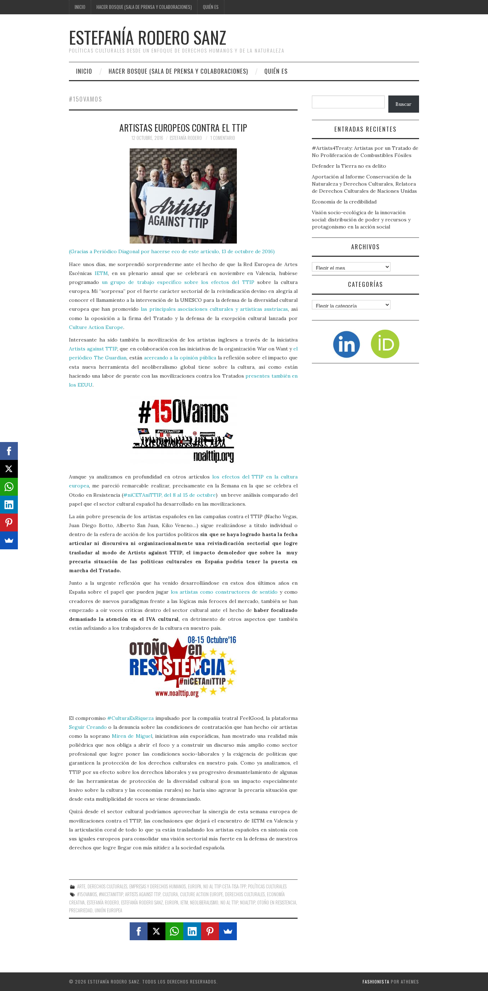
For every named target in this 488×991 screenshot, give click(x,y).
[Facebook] (139, 931)
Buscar (403, 104)
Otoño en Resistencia (276, 902)
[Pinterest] (210, 931)
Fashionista (376, 981)
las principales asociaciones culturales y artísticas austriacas (214, 309)
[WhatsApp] (174, 931)
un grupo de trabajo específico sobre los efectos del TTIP (178, 282)
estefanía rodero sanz (142, 902)
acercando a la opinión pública (180, 357)
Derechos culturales (107, 886)
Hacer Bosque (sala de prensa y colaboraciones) (144, 7)
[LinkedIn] (192, 931)
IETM (101, 273)
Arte (81, 886)
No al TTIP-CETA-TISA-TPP (224, 886)
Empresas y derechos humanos (157, 886)
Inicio (80, 7)
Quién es (211, 7)
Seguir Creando (88, 727)
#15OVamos (87, 894)
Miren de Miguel (132, 736)
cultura (170, 894)
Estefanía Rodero (186, 137)
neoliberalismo (204, 902)
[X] (156, 931)
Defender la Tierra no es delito (349, 166)
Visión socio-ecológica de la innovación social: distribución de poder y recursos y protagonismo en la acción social (361, 219)
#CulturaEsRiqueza (130, 718)
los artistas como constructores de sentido (224, 592)
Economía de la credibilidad (344, 201)
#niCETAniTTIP (111, 894)
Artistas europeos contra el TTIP (183, 127)
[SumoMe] (228, 931)
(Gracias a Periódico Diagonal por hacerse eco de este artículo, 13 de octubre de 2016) (172, 251)
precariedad (81, 910)
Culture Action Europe (96, 327)
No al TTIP (229, 902)
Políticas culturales (267, 886)
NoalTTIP (247, 902)
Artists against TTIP (93, 348)
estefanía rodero (103, 902)
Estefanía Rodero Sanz (147, 37)
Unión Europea (108, 910)
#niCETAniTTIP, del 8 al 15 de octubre (169, 495)
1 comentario (222, 137)
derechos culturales (245, 894)
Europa (194, 886)
